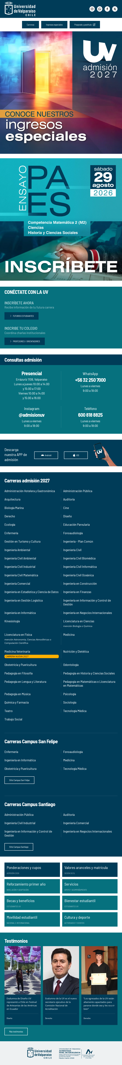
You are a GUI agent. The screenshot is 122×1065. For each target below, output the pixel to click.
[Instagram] (92, 9)
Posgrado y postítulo (83, 24)
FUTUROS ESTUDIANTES (23, 316)
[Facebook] (107, 9)
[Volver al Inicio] (20, 9)
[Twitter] (115, 9)
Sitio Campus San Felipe (19, 780)
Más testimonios (16, 1031)
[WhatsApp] (99, 9)
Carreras (30, 24)
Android (48, 455)
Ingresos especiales (54, 24)
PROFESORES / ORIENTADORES (26, 341)
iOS (77, 455)
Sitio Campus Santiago (18, 847)
